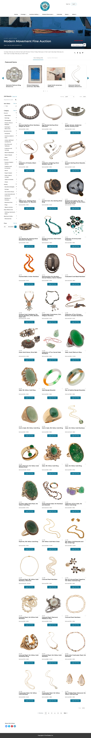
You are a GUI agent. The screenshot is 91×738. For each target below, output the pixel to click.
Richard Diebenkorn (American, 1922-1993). (33, 86)
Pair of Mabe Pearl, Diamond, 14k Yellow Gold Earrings (75, 693)
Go (15, 226)
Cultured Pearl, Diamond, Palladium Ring (50, 618)
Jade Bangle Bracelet (48, 390)
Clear (14, 103)
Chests (6, 182)
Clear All (14, 96)
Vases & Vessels (8, 155)
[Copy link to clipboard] (75, 53)
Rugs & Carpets (8, 173)
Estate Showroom (47, 14)
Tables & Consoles (9, 179)
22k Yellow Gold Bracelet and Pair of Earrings (74, 542)
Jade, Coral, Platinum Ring (73, 352)
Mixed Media (8, 115)
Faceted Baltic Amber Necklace (29, 276)
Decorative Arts (7, 131)
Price (5, 223)
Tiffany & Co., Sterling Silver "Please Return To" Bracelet (27, 201)
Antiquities (7, 133)
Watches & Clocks (8, 216)
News (67, 14)
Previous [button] (3, 78)
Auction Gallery (34, 14)
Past (11, 106)
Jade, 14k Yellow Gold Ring (73, 465)
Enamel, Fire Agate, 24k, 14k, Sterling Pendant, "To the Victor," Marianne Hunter (75, 202)
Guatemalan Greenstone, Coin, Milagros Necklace (51, 315)
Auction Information (52, 57)
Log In (73, 4)
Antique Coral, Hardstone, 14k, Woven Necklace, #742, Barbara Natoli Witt (29, 315)
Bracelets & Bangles (9, 186)
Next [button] (88, 78)
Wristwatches (8, 218)
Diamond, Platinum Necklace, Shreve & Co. (75, 86)
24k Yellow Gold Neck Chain (51, 541)
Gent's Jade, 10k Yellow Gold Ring (29, 428)
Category (6, 110)
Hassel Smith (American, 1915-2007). (55, 86)
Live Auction (10, 38)
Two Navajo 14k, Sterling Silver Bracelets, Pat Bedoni (28, 239)
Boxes (6, 157)
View (81, 96)
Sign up (68, 4)
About (74, 14)
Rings (6, 204)
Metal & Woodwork (9, 152)
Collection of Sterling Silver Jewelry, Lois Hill (50, 163)
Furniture (6, 159)
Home (16, 14)
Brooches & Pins (8, 202)
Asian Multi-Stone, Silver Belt (28, 352)
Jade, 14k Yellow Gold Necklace (75, 428)
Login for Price (29, 132)
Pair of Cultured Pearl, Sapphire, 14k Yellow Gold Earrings (75, 580)
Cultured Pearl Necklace (49, 579)
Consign (23, 14)
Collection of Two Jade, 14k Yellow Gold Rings (73, 504)
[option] (14, 76)
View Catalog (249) (77, 45)
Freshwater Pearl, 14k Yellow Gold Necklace (28, 693)
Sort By (62, 96)
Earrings (7, 189)
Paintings (7, 118)
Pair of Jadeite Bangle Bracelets (75, 390)
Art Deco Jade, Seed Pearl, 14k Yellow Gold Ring (28, 504)
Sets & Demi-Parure (9, 191)
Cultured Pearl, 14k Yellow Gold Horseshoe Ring (28, 656)
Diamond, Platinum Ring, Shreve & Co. (13, 86)
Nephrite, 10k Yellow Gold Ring (28, 541)
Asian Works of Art (8, 209)
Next (65, 713)
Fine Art (6, 113)
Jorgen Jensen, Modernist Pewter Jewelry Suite (73, 126)
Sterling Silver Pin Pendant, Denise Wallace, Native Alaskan (52, 277)
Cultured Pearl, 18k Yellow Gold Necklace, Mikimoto (28, 580)
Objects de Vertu (9, 207)
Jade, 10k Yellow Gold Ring (27, 390)
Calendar (59, 14)
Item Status (7, 103)
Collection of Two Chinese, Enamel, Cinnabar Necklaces (74, 315)
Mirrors (6, 170)
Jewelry (6, 184)
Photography (8, 120)
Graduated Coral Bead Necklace (75, 276)
